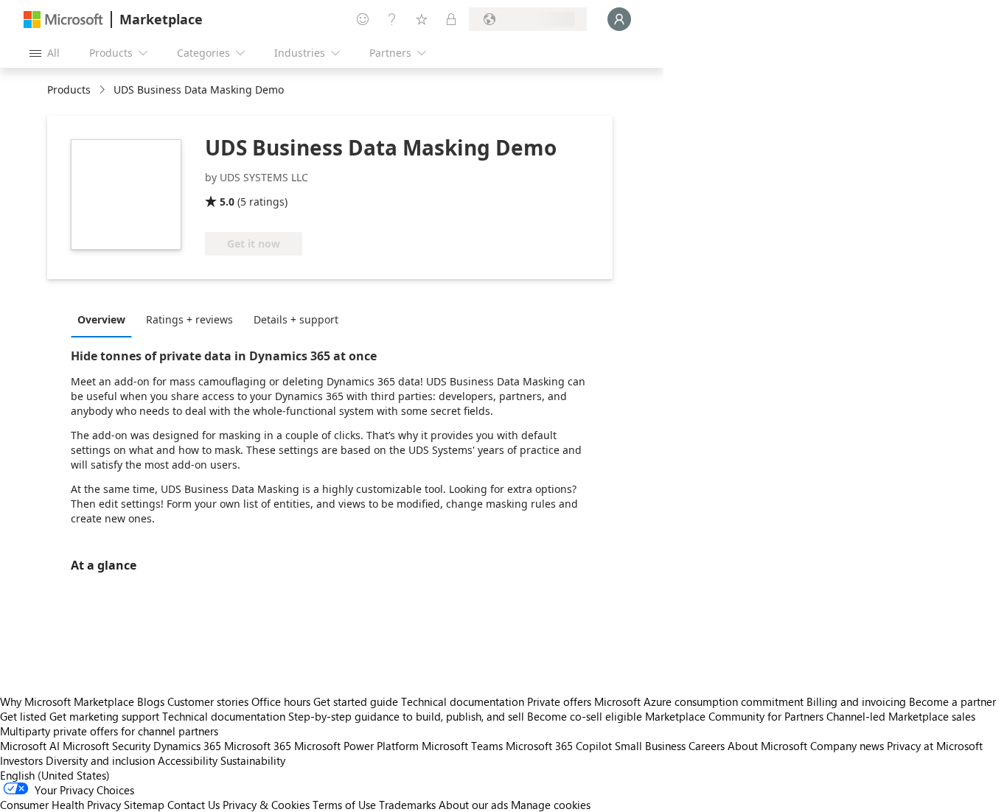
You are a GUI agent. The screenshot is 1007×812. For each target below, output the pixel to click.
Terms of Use (344, 804)
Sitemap (144, 804)
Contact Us (193, 804)
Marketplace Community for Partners (734, 716)
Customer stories (207, 701)
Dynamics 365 (187, 745)
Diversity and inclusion (100, 760)
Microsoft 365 (257, 745)
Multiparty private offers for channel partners (109, 731)
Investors (21, 760)
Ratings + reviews (189, 319)
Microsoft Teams (462, 745)
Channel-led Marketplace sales (900, 716)
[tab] (105, 319)
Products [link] (69, 90)
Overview (101, 319)
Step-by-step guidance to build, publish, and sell (406, 716)
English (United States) (55, 775)
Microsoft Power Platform (356, 745)
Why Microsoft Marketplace (67, 701)
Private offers (559, 701)
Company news (847, 745)
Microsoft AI (30, 745)
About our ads (473, 804)
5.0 (227, 202)
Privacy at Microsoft (935, 745)
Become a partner (952, 701)
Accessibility (187, 760)
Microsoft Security (106, 745)
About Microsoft (767, 745)
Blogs (150, 701)
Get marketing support (104, 716)
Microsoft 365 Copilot (559, 745)
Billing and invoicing (856, 701)
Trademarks (407, 804)
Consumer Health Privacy (60, 804)
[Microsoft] (63, 19)
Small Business (650, 745)
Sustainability (252, 760)
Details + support (296, 319)
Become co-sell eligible (584, 716)
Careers (707, 745)
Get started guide (355, 701)
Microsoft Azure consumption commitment (700, 701)
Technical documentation (462, 701)
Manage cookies (550, 804)
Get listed (23, 716)
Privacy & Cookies (266, 804)
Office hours (280, 701)
